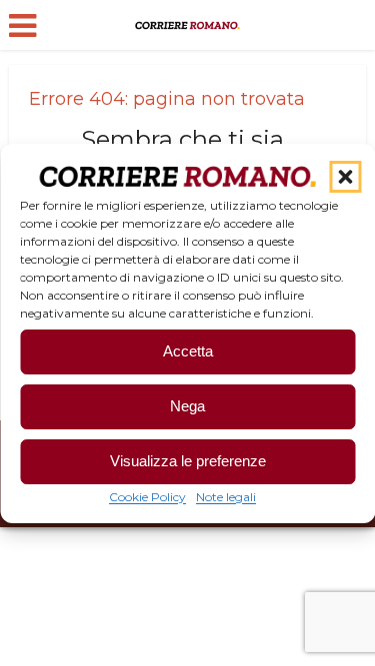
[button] (345, 177)
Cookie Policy (147, 496)
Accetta (188, 350)
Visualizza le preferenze (188, 460)
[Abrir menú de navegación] (22, 26)
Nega (187, 405)
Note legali (226, 496)
